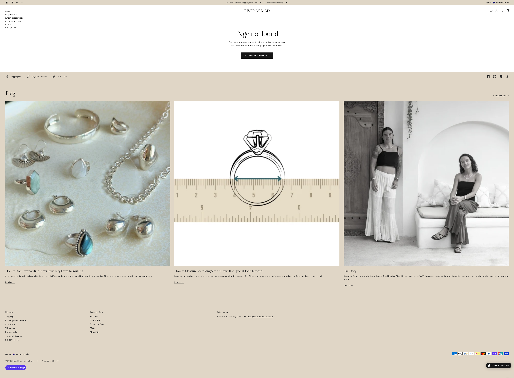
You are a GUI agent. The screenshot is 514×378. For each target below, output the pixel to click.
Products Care (97, 324)
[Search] (502, 11)
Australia (502, 2)
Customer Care (96, 312)
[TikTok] (22, 2)
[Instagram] (12, 2)
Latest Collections (14, 18)
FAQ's (92, 328)
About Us (94, 332)
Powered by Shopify (50, 361)
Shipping (9, 316)
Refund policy (12, 332)
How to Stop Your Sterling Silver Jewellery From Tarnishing (44, 271)
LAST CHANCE (11, 28)
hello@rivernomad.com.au (260, 316)
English (488, 2)
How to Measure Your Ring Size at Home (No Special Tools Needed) (218, 271)
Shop (7, 12)
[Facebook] (7, 2)
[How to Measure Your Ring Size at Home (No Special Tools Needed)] (256, 183)
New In (8, 25)
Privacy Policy (12, 340)
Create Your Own (13, 21)
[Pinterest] (17, 2)
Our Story (350, 271)
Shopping (9, 312)
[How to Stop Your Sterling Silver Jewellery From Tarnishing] (87, 183)
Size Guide (95, 320)
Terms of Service (13, 336)
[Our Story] (426, 183)
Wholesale (10, 328)
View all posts (502, 96)
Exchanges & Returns (15, 320)
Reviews (94, 316)
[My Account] (496, 11)
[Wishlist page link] (491, 11)
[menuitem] (14, 12)
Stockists (10, 324)
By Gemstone (11, 15)
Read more (10, 282)
